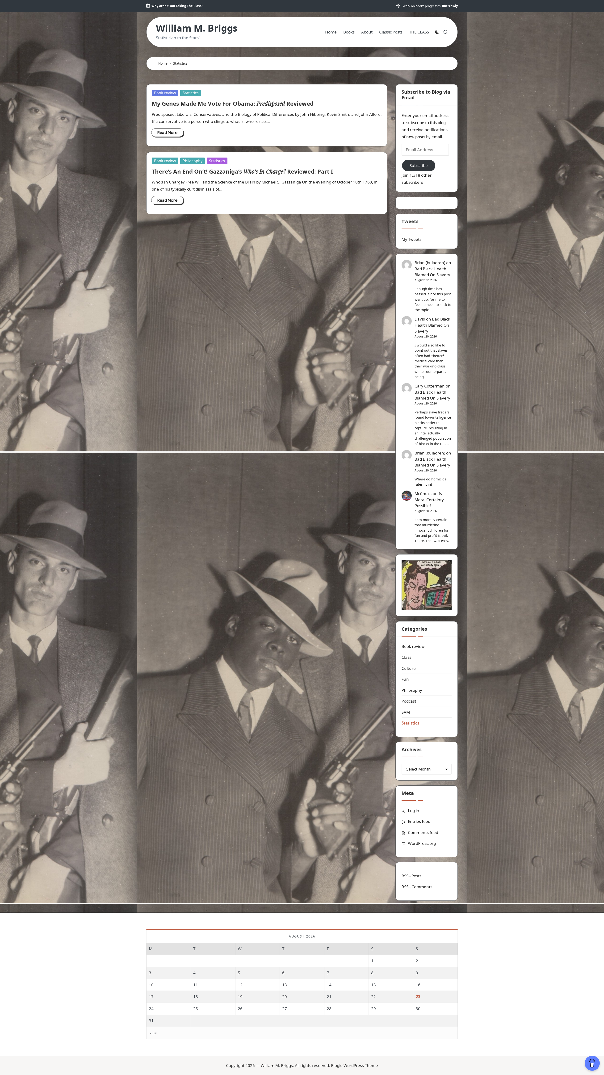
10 (151, 985)
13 (284, 985)
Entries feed (419, 821)
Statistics (191, 93)
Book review (165, 93)
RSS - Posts (411, 876)
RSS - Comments (417, 886)
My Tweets (411, 239)
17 (151, 996)
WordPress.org (422, 843)
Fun (405, 679)
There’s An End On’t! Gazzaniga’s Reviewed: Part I (242, 171)
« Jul (153, 1033)
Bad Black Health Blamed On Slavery (432, 272)
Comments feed (423, 832)
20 (284, 996)
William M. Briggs (197, 28)
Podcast (409, 701)
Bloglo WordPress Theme (354, 1065)
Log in (413, 810)
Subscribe (419, 165)
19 (240, 996)
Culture (409, 668)
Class (406, 657)
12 (240, 985)
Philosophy (192, 160)
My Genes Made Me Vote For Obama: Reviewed (233, 103)
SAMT (407, 712)
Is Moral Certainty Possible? (429, 499)
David (420, 319)
